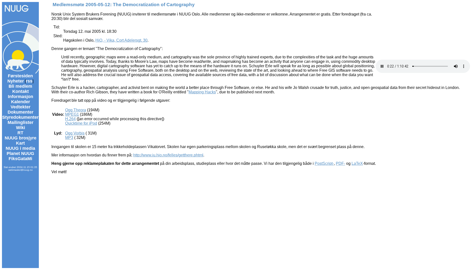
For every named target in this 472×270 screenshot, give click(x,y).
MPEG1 (72, 114)
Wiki (20, 127)
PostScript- (324, 163)
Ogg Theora (75, 110)
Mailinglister (20, 122)
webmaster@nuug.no (20, 170)
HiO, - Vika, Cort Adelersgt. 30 (121, 40)
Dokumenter (20, 112)
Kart (20, 143)
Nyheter (15, 81)
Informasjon (20, 96)
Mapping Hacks (202, 92)
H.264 (70, 119)
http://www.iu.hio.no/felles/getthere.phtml (168, 155)
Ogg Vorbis (75, 133)
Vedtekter (20, 106)
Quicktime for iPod (81, 123)
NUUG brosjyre (20, 137)
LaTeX (357, 163)
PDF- (340, 163)
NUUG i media (20, 148)
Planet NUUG (20, 153)
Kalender (20, 101)
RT (20, 132)
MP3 (69, 137)
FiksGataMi (20, 158)
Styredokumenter (20, 117)
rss (29, 81)
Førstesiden (20, 75)
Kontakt (20, 91)
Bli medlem (20, 86)
